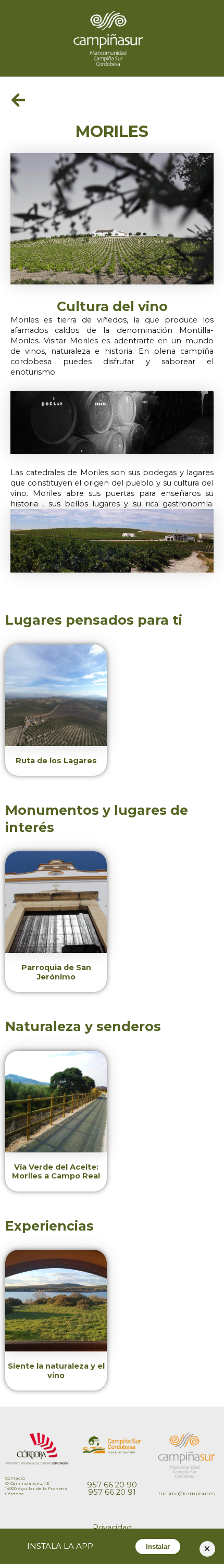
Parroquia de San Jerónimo (56, 972)
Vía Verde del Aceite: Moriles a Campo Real (56, 1171)
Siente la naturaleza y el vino (56, 1370)
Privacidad (112, 1527)
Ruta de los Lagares (56, 760)
